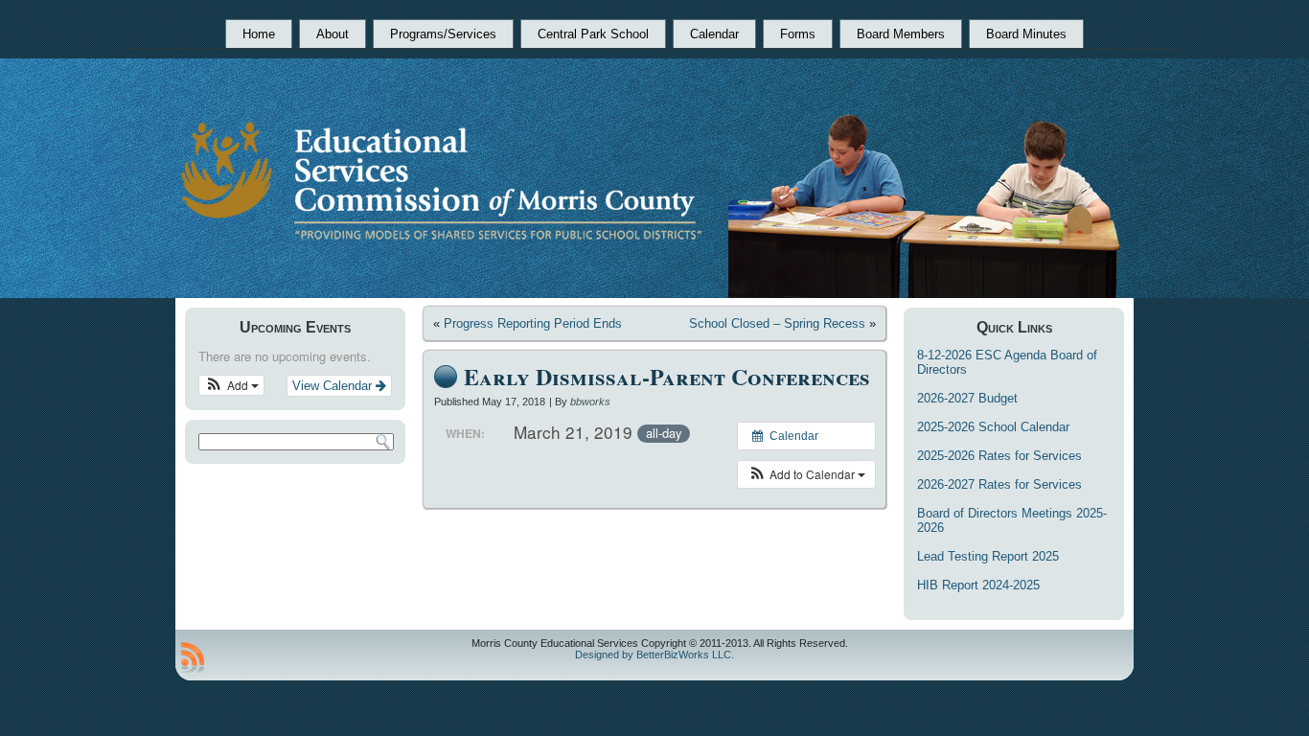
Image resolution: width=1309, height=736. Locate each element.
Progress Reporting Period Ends (533, 323)
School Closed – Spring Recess (777, 323)
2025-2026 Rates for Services (999, 455)
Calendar (714, 34)
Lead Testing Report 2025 (988, 556)
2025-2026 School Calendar (993, 427)
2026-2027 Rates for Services (999, 484)
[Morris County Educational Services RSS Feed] (192, 657)
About (332, 34)
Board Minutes (1026, 34)
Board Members (901, 34)
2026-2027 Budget (967, 398)
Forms (797, 34)
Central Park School (593, 34)
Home (258, 34)
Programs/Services (443, 34)
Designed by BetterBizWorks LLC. (654, 654)
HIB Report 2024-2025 (978, 585)
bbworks (590, 401)
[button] (231, 385)
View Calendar (334, 386)
